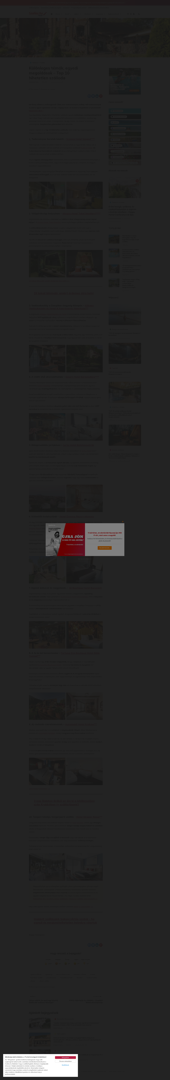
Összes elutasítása (65, 1061)
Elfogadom (65, 1057)
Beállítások (65, 1065)
